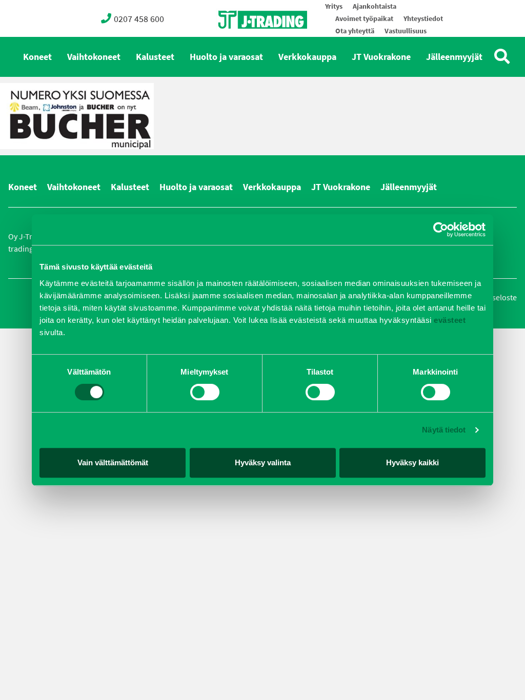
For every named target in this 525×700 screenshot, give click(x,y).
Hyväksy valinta (263, 462)
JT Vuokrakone (381, 57)
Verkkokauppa (307, 57)
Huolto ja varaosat (226, 57)
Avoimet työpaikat (364, 19)
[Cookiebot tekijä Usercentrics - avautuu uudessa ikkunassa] (441, 229)
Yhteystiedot (423, 19)
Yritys (333, 6)
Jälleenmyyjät (454, 57)
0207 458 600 (139, 19)
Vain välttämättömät (112, 462)
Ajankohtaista (374, 6)
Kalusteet (155, 57)
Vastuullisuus (406, 31)
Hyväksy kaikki (412, 462)
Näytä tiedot (444, 429)
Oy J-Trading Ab (243, 42)
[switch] (204, 392)
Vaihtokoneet (93, 57)
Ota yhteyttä (354, 31)
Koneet (37, 57)
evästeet (449, 320)
